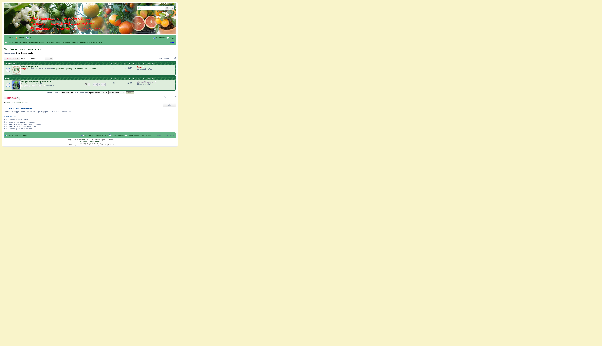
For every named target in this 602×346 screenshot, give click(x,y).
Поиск (46, 58)
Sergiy (23, 69)
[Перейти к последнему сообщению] (143, 67)
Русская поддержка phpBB (90, 141)
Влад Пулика (21, 53)
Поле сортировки (81, 92)
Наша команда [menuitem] (118, 135)
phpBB (84, 140)
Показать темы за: (53, 92)
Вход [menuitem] (171, 38)
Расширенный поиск (167, 8)
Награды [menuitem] (21, 38)
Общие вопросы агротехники (36, 82)
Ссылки (11, 38)
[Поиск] (171, 8)
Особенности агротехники (22, 49)
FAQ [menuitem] (30, 38)
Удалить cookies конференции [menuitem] (139, 135)
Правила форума (29, 66)
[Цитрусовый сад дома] (67, 18)
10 (104, 84)
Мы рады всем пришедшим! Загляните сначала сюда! (74, 69)
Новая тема (10, 58)
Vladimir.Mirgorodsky (145, 82)
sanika (30, 53)
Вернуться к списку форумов (17, 102)
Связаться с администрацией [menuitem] (96, 135)
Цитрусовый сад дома (17, 135)
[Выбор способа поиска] (139, 8)
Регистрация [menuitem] (161, 38)
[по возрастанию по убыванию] (116, 92)
